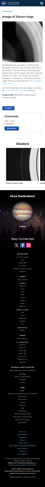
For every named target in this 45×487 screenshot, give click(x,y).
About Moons (22, 338)
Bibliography (22, 434)
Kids (22, 408)
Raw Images (7, 11)
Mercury (22, 286)
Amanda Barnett (27, 469)
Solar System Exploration (12, 3)
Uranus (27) (22, 356)
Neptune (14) (22, 359)
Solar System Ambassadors (22, 417)
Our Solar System (22, 257)
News (22, 391)
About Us (22, 432)
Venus (22, 289)
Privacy (22, 440)
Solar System (22, 254)
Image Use (22, 443)
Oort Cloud (22, 266)
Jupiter (22, 227)
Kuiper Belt (22, 263)
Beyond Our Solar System (22, 268)
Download (11, 128)
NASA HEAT (22, 422)
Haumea (22, 321)
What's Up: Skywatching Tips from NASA (22, 394)
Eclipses (22, 271)
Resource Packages (22, 419)
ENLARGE (8, 108)
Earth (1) (22, 345)
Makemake (22, 318)
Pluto (22, 312)
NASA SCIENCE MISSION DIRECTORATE (22, 446)
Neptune (22, 306)
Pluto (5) (22, 362)
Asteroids (22, 379)
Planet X (22, 330)
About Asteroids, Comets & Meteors (22, 370)
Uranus (22, 303)
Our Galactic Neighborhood (12, 8)
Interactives (22, 411)
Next (40, 214)
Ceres (23, 315)
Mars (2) (22, 348)
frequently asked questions (17, 91)
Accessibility (22, 454)
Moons (22, 335)
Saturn (22, 300)
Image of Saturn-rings (14, 183)
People (22, 402)
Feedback (22, 437)
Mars (22, 294)
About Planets (22, 280)
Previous (5, 214)
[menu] (41, 3)
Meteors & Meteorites (22, 377)
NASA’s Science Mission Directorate (22, 465)
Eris (22, 324)
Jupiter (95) (22, 350)
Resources (22, 396)
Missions (22, 405)
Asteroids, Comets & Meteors (22, 367)
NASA (3, 3)
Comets (22, 382)
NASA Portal (22, 448)
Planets (22, 276)
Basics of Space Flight (22, 414)
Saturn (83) (22, 353)
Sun (22, 260)
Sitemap (22, 451)
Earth (22, 292)
